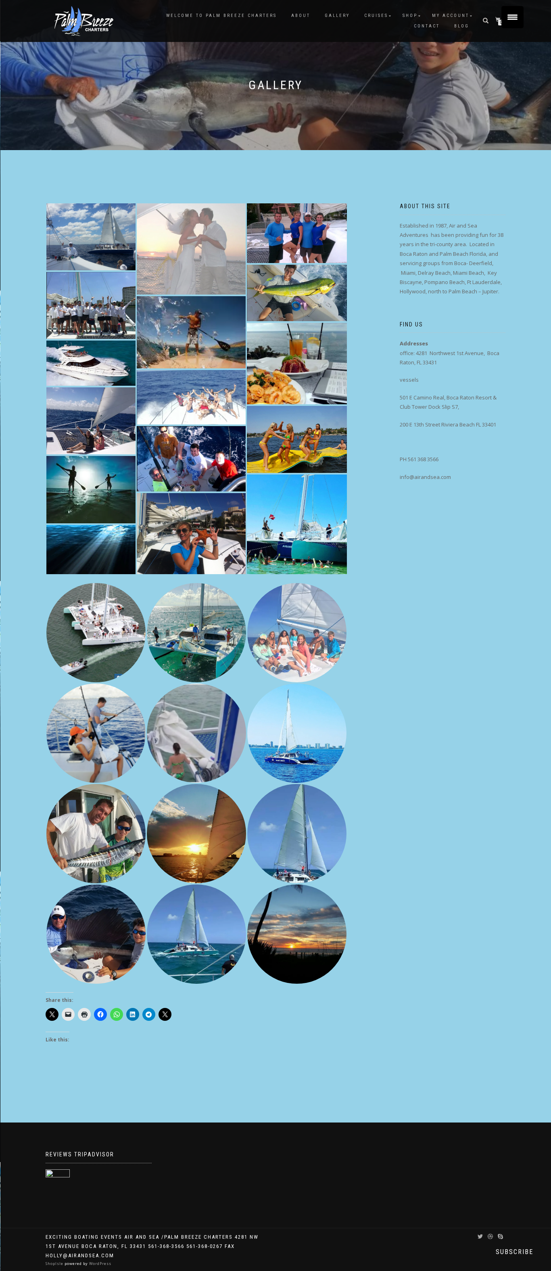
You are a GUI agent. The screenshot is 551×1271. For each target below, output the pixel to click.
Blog (461, 26)
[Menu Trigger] (512, 17)
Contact (427, 26)
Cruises (376, 15)
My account (450, 15)
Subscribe (514, 1252)
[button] (91, 237)
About (300, 15)
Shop (410, 15)
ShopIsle (55, 1263)
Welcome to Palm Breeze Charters (221, 15)
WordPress (99, 1263)
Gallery (337, 15)
